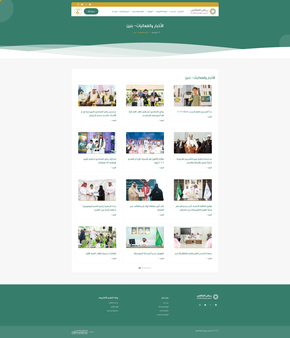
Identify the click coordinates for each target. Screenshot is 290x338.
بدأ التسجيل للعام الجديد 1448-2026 (194, 111)
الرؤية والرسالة (163, 306)
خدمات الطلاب (113, 302)
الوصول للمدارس (162, 314)
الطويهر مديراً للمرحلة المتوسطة (149, 253)
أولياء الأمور (114, 306)
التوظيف (150, 11)
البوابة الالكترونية (161, 11)
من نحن (173, 11)
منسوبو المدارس (112, 310)
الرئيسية (181, 11)
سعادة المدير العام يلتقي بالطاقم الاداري (193, 253)
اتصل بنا (114, 11)
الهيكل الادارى (164, 310)
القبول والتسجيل (138, 11)
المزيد (210, 116)
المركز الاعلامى (124, 11)
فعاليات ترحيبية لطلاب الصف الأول (101, 253)
